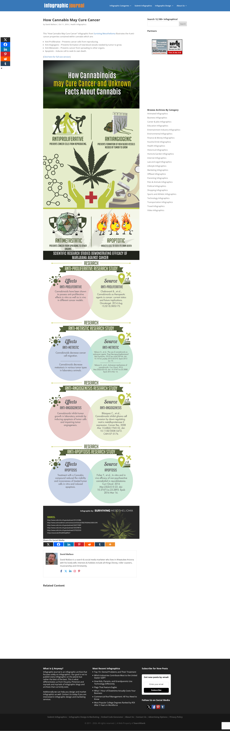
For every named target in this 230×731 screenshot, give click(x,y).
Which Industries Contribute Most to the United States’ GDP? (115, 676)
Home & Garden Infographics (160, 154)
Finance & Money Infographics (161, 137)
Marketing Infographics (157, 170)
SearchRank (139, 723)
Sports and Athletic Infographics (161, 194)
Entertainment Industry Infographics (163, 129)
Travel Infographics (156, 206)
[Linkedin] (69, 544)
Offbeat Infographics (156, 174)
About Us (181, 6)
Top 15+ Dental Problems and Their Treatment (115, 672)
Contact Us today (69, 694)
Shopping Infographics (157, 190)
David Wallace (51, 24)
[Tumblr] (100, 544)
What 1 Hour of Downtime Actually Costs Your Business (115, 692)
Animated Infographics (157, 113)
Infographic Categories (119, 6)
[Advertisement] (91, 617)
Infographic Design (163, 6)
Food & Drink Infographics (159, 142)
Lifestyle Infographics (156, 166)
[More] (110, 544)
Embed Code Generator (112, 717)
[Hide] (2, 68)
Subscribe (156, 690)
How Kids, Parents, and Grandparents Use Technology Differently (113, 682)
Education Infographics (157, 125)
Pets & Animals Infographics (160, 182)
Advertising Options (157, 717)
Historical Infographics (157, 150)
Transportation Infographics (160, 202)
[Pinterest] (79, 544)
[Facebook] (58, 544)
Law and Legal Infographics (159, 162)
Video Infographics (155, 210)
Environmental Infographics (159, 133)
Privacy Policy (176, 717)
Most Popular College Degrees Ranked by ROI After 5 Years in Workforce (114, 703)
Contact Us (141, 717)
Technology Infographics (158, 198)
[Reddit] (89, 544)
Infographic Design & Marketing (84, 717)
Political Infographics (156, 186)
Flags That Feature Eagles (105, 687)
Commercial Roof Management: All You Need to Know (115, 697)
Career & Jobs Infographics (159, 121)
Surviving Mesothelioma (104, 33)
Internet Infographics (156, 158)
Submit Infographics (143, 6)
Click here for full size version (57, 56)
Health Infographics (78, 24)
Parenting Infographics (157, 178)
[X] (48, 544)
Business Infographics (157, 117)
